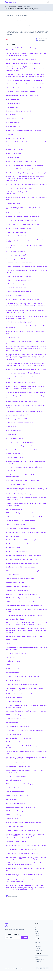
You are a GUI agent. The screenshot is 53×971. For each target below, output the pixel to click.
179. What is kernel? (12, 819)
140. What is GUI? (11, 657)
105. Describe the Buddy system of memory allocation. (22, 513)
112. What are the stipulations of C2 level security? (21, 540)
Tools (36, 957)
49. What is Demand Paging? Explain (17, 255)
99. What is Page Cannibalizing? (15, 484)
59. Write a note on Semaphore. (15, 295)
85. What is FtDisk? (11, 426)
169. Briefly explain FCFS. (13, 780)
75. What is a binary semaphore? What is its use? (20, 382)
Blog (36, 927)
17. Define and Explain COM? (14, 119)
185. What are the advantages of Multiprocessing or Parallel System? (26, 845)
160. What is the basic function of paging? (18, 738)
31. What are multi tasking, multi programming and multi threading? (26, 173)
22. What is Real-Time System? (15, 138)
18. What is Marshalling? (13, 122)
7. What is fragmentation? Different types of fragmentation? (24, 80)
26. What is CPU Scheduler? (14, 153)
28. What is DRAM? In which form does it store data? (21, 161)
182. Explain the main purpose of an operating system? (22, 830)
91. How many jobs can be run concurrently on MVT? (21, 450)
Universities (38, 961)
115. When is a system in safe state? (16, 551)
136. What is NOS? (11, 640)
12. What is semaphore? (13, 99)
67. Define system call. (12, 337)
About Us (37, 942)
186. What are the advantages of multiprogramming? (21, 849)
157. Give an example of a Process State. (18, 726)
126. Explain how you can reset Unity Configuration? (21, 594)
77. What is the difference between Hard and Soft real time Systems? (26, 392)
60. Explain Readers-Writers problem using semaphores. (22, 299)
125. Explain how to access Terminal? (17, 590)
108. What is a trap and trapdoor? (16, 524)
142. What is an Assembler (13, 665)
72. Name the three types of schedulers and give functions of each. (26, 369)
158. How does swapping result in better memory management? (25, 730)
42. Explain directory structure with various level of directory (24, 224)
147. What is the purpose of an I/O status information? (22, 684)
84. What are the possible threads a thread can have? (21, 423)
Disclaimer (37, 948)
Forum (36, 929)
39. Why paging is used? (13, 213)
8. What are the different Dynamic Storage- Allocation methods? (25, 84)
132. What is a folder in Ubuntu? (15, 619)
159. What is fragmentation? (14, 734)
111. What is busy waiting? (13, 536)
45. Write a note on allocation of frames (17, 236)
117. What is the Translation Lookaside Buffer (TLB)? (21, 559)
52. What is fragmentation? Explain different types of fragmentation (26, 266)
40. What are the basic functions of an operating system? (23, 216)
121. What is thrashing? (12, 575)
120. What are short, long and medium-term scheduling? (22, 571)
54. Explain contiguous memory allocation (18, 276)
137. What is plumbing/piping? (14, 644)
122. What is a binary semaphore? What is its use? (20, 578)
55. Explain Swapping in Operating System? (19, 280)
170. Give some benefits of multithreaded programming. (22, 784)
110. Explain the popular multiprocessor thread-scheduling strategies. (26, 532)
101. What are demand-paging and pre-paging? (19, 494)
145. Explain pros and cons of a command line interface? (22, 676)
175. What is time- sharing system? (16, 803)
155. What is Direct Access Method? (16, 719)
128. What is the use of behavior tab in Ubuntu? (20, 602)
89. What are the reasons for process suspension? (21, 442)
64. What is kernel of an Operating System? (19, 322)
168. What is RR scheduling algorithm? (17, 776)
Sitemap (37, 935)
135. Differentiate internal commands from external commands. (24, 636)
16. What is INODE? (11, 115)
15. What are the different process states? (18, 111)
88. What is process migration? (15, 438)
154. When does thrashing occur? (15, 715)
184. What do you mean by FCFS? (16, 841)
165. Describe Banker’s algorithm (15, 763)
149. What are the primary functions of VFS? (19, 694)
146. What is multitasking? (13, 680)
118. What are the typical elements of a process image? (22, 563)
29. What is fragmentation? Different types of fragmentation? (24, 165)
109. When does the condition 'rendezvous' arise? (20, 528)
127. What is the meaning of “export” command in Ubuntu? (23, 598)
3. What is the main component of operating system (21, 59)
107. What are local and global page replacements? (21, 520)
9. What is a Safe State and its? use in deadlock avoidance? (23, 88)
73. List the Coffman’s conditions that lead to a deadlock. (23, 373)
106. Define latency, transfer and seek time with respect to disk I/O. (26, 517)
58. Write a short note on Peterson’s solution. (19, 291)
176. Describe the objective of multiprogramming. (20, 807)
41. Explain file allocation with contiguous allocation (21, 220)
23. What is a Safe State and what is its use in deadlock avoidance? (26, 142)
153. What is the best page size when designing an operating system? (26, 711)
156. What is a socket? (12, 722)
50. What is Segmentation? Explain (16, 259)
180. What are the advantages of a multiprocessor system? (23, 822)
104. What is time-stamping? (14, 509)
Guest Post (38, 946)
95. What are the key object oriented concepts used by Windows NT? (26, 467)
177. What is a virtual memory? (15, 811)
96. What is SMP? (11, 471)
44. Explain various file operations (16, 232)
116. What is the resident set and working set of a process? (23, 555)
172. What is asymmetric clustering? (16, 791)
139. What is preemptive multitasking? (17, 653)
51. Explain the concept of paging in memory (19, 263)
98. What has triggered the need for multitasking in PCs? (23, 480)
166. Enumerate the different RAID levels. (18, 766)
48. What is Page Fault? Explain (15, 251)
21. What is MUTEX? (12, 134)
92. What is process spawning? (15, 453)
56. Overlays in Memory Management (17, 284)
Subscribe (25, 937)
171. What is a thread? (12, 788)
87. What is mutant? (11, 434)
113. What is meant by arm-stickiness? (17, 544)
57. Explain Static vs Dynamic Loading (17, 288)
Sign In (37, 933)
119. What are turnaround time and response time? (20, 567)
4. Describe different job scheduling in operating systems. (23, 63)
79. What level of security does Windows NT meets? (21, 401)
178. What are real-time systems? (15, 815)
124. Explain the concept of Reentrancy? (18, 586)
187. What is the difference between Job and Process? (22, 853)
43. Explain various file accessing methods (18, 228)
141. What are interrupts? (13, 661)
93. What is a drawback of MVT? (15, 457)
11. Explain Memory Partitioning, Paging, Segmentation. (22, 95)
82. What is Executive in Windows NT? (17, 415)
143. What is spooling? (12, 669)
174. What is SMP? (11, 799)
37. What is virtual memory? (14, 203)
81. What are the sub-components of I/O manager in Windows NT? (25, 411)
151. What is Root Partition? (14, 701)
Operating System (43, 13)
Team (36, 931)
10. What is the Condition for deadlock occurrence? (21, 91)
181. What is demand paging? (14, 826)
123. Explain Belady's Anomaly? (15, 582)
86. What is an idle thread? (13, 430)
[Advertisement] (26, 909)
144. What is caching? (12, 672)
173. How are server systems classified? (18, 795)
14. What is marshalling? (13, 107)
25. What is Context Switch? (14, 149)
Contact (37, 944)
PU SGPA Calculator (40, 959)
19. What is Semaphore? (13, 126)
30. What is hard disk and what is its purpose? (19, 169)
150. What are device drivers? (14, 697)
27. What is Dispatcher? (13, 157)
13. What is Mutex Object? (13, 103)
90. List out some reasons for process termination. (21, 446)
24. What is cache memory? (14, 146)
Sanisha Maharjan (43, 38)
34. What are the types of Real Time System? (19, 188)
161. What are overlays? (13, 742)
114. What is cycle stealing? (14, 547)
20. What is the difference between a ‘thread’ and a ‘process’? (24, 130)
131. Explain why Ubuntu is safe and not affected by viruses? (24, 615)
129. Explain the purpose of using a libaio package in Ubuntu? (24, 605)
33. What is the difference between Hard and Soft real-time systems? (26, 184)
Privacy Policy (38, 950)
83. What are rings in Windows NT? (16, 419)
